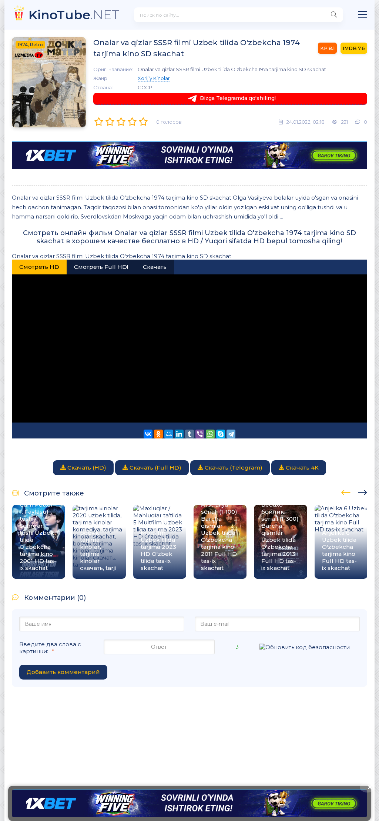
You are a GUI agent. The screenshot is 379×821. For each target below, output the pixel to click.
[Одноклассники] (158, 434)
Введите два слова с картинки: (50, 648)
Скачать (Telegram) (232, 467)
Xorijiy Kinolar (154, 78)
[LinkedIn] (179, 434)
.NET (73, 14)
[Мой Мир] (168, 434)
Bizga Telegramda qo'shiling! (238, 98)
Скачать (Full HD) (154, 467)
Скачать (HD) (86, 467)
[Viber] (199, 434)
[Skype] (220, 434)
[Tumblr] (189, 434)
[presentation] (346, 491)
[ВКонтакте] (148, 434)
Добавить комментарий (63, 671)
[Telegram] (231, 434)
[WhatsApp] (210, 434)
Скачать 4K (301, 467)
